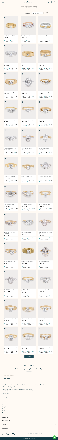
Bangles (4, 408)
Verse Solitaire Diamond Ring (44, 318)
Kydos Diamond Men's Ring (9, 92)
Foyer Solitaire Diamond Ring (9, 176)
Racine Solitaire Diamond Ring (27, 176)
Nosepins (4, 412)
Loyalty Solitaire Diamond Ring (44, 289)
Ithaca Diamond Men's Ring (44, 63)
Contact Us (6, 420)
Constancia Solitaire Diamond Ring (28, 148)
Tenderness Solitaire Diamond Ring (10, 318)
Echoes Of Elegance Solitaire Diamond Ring (9, 233)
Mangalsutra (5, 407)
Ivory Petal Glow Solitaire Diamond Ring (28, 290)
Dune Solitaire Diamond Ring (9, 289)
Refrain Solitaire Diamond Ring (44, 346)
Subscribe (7, 378)
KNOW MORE (29, 371)
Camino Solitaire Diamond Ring (44, 120)
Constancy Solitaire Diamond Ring (10, 346)
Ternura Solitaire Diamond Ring (27, 120)
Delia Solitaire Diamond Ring (27, 232)
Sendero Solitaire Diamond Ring (27, 92)
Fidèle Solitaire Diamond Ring (9, 204)
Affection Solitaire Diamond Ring (27, 318)
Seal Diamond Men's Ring (43, 35)
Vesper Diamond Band (25, 35)
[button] (3, 1)
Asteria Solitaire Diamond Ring (9, 261)
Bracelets (4, 403)
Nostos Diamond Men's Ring (26, 63)
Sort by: (27, 13)
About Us (5, 417)
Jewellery (5, 394)
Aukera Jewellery (32, 438)
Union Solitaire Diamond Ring (44, 148)
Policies (5, 428)
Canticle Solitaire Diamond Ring (27, 346)
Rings (3, 399)
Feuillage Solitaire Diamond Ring (10, 148)
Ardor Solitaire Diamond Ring (44, 261)
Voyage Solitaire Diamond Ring (27, 261)
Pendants (4, 410)
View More (29, 356)
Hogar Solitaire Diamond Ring (9, 120)
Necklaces (4, 405)
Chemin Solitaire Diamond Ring (44, 204)
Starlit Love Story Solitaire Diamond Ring (45, 233)
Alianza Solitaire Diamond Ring (9, 63)
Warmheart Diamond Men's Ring (10, 35)
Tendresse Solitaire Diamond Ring (45, 176)
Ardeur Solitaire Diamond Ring (27, 204)
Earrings (4, 401)
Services (5, 424)
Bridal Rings (4, 397)
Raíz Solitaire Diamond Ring (44, 92)
